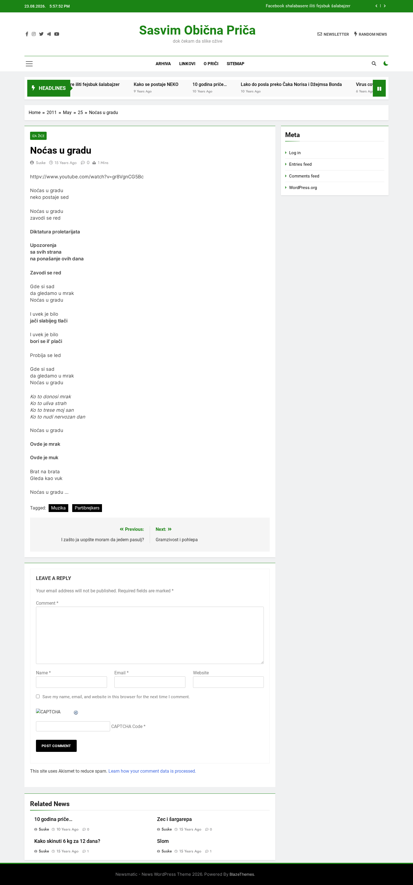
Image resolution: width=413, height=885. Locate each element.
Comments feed (304, 176)
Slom (163, 841)
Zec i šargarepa (174, 819)
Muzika (58, 508)
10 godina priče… (196, 84)
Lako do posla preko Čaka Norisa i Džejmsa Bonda (277, 84)
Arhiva (163, 63)
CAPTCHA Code (126, 726)
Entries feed (300, 164)
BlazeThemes (242, 874)
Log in (295, 152)
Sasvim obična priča (197, 30)
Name (43, 672)
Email (121, 672)
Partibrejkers (87, 508)
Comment (47, 603)
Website (201, 672)
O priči (211, 63)
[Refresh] (76, 712)
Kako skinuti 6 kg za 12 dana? (67, 841)
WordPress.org (303, 187)
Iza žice (38, 135)
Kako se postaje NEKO (142, 84)
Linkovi (187, 63)
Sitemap (235, 63)
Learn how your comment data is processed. (152, 771)
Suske (41, 162)
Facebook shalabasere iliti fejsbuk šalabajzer (308, 6)
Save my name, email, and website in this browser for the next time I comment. (116, 696)
